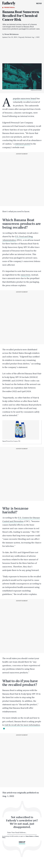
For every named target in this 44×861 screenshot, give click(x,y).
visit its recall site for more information (22, 725)
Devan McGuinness (11, 34)
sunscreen (25, 275)
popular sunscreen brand (24, 98)
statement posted (23, 144)
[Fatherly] (8, 3)
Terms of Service (29, 836)
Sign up (22, 842)
